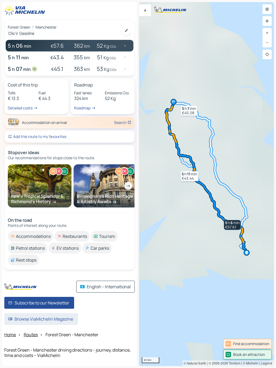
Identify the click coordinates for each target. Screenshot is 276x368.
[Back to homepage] (25, 10)
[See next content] (128, 186)
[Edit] (126, 30)
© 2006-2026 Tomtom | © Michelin (233, 363)
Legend (266, 363)
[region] (206, 184)
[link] (247, 344)
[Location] (267, 54)
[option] (30, 236)
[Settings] (267, 21)
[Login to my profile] (267, 9)
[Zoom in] (267, 33)
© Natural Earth (195, 363)
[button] (232, 225)
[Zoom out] (267, 42)
